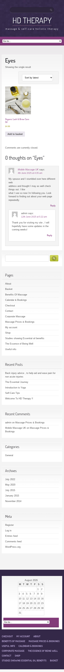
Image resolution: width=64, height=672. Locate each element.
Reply (52, 205)
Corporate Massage (15, 316)
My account (11, 327)
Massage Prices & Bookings (19, 322)
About (8, 283)
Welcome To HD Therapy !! (19, 398)
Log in (8, 530)
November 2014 (13, 501)
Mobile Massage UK (28, 169)
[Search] (51, 10)
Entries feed (11, 536)
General (9, 455)
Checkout (10, 305)
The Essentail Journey (16, 382)
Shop (7, 332)
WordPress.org (12, 547)
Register (9, 525)
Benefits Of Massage (16, 294)
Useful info (10, 349)
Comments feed (13, 541)
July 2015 (10, 490)
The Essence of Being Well (19, 343)
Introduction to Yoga (15, 387)
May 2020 (10, 484)
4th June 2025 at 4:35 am (30, 173)
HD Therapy (32, 20)
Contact (9, 311)
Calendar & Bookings (16, 300)
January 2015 (12, 495)
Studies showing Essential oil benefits (24, 338)
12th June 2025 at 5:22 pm (34, 217)
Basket (8, 289)
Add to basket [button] (15, 134)
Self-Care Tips (12, 393)
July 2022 (10, 479)
